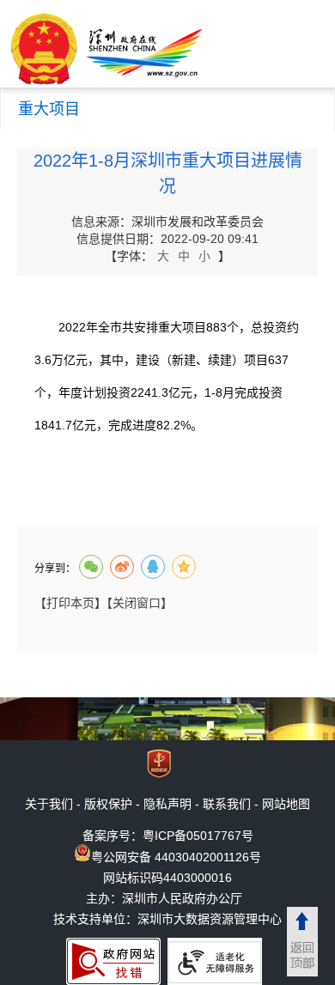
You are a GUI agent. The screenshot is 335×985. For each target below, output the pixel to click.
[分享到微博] (122, 567)
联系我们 (227, 804)
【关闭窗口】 (140, 603)
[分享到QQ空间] (184, 567)
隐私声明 (167, 804)
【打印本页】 (70, 603)
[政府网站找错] (113, 961)
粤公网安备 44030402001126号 (176, 857)
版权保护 (108, 804)
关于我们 (49, 804)
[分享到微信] (91, 567)
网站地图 (286, 804)
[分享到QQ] (153, 567)
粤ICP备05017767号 (198, 835)
